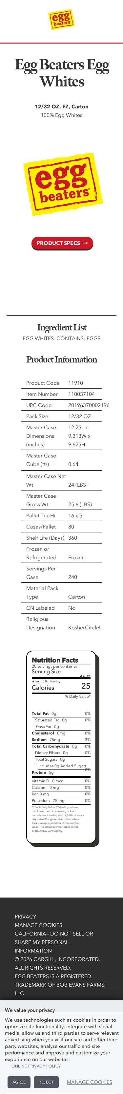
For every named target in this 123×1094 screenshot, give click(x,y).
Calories (43, 688)
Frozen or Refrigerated (41, 553)
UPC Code (38, 405)
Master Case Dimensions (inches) (41, 436)
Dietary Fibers (47, 753)
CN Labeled (40, 607)
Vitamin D (40, 781)
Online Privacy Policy (36, 1066)
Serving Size (46, 671)
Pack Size (37, 416)
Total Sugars (46, 759)
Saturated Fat (47, 720)
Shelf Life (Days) (45, 537)
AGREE (19, 1082)
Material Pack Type (42, 592)
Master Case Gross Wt (41, 500)
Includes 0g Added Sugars (62, 766)
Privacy (25, 916)
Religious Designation (40, 623)
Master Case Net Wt (46, 480)
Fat (43, 727)
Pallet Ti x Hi (40, 515)
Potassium (41, 801)
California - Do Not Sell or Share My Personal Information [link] (54, 942)
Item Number (42, 394)
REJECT (46, 1082)
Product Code (43, 383)
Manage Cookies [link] (38, 925)
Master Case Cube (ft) (41, 459)
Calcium (39, 787)
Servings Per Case (41, 572)
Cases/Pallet (41, 526)
